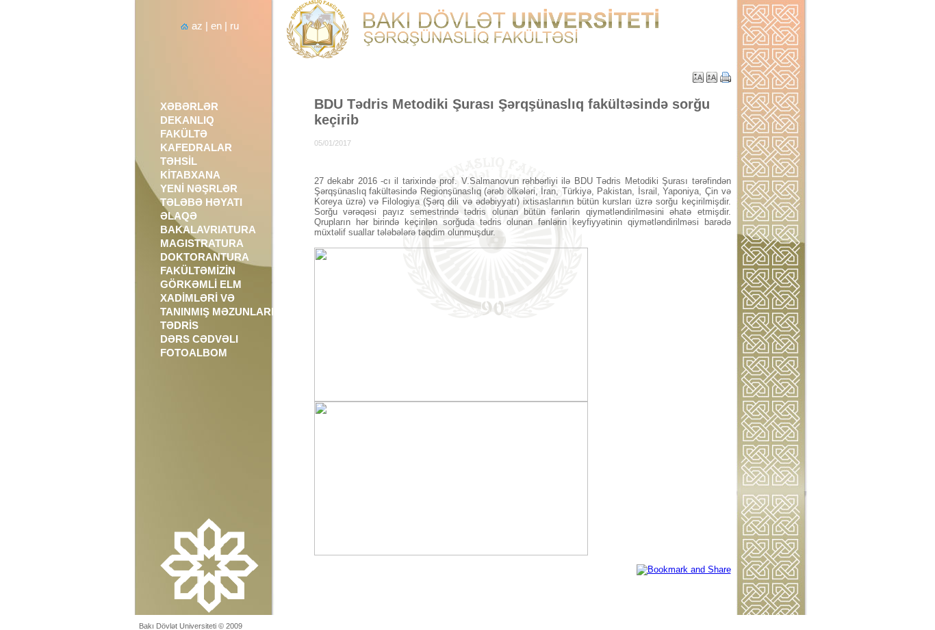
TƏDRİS (179, 325)
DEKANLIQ (187, 120)
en (216, 26)
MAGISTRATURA (202, 243)
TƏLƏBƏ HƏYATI (201, 202)
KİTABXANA (190, 175)
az (197, 26)
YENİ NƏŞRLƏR (199, 188)
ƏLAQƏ (178, 216)
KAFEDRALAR (196, 147)
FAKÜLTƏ (183, 134)
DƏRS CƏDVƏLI (199, 339)
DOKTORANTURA (204, 257)
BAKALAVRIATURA (208, 229)
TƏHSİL (178, 161)
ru (234, 26)
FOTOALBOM (193, 352)
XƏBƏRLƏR (189, 106)
